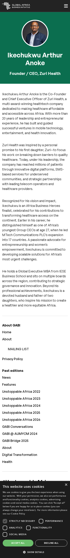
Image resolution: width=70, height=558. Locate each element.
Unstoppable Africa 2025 (21, 412)
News (6, 377)
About (7, 339)
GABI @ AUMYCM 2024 (19, 434)
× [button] (66, 484)
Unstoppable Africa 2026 (21, 420)
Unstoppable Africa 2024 (21, 405)
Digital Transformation (19, 455)
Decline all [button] (51, 542)
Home (6, 332)
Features (9, 384)
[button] (35, 552)
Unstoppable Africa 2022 (21, 391)
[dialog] (35, 519)
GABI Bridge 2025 (15, 441)
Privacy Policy (12, 359)
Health (7, 462)
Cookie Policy (18, 513)
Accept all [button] (18, 542)
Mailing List (18, 349)
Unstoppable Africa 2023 (21, 398)
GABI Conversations (17, 427)
